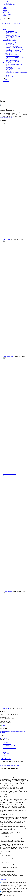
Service (5, 10)
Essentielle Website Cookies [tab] (7, 797)
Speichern (10, 881)
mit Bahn (8, 738)
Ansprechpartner (7, 14)
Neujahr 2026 (6, 708)
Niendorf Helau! (7, 239)
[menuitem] (15, 7)
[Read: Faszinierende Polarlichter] (4, 358)
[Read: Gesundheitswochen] (4, 475)
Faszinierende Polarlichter (9, 474)
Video (4, 11)
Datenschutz (3, 879)
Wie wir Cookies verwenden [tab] (7, 775)
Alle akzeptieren (4, 765)
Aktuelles (5, 7)
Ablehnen (17, 765)
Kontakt (5, 15)
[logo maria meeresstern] (10, 23)
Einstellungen (11, 765)
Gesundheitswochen (8, 591)
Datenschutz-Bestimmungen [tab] (7, 871)
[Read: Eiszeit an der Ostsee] (4, 241)
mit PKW (2, 738)
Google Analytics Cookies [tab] (6, 814)
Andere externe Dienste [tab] (6, 836)
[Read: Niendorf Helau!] (4, 124)
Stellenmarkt (6, 13)
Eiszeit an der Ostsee (8, 356)
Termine (5, 8)
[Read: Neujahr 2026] (4, 593)
